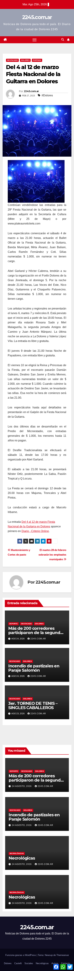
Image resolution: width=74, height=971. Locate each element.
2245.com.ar (37, 17)
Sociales (28, 963)
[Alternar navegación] (34, 39)
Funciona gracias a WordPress (21, 955)
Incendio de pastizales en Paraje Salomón (33, 668)
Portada (37, 60)
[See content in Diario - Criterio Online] (36, 181)
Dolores (25, 60)
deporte (13, 624)
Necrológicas (17, 853)
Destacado (12, 60)
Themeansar (62, 955)
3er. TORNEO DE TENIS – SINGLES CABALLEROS (32, 705)
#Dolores (47, 95)
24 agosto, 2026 (22, 786)
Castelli (18, 963)
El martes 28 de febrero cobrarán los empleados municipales (52, 555)
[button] (62, 39)
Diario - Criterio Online (35, 531)
